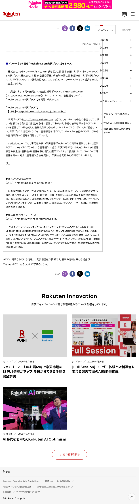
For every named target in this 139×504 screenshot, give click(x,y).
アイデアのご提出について (28, 492)
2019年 (104, 93)
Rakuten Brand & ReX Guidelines (21, 481)
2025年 (104, 47)
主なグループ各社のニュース (118, 116)
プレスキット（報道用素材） (117, 123)
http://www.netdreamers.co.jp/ (37, 219)
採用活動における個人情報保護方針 (53, 487)
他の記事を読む (71, 454)
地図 (8, 472)
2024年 (104, 55)
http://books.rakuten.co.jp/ (39, 119)
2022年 (104, 70)
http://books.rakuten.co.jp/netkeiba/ (42, 111)
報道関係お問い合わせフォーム (117, 131)
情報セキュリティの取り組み (57, 481)
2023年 (104, 63)
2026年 (104, 40)
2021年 (104, 78)
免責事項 (7, 492)
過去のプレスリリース (111, 101)
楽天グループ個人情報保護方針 (17, 487)
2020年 (104, 85)
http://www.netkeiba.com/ (24, 95)
